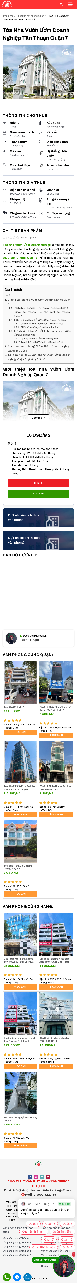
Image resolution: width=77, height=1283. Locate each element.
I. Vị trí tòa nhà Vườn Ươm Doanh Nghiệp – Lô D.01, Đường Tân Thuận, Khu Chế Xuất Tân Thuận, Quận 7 (42, 312)
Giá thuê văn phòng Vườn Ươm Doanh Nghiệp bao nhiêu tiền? (39, 348)
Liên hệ (38, 483)
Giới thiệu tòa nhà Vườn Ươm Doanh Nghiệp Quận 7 (39, 302)
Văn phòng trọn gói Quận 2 (17, 1242)
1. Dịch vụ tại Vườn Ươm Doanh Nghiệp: (38, 338)
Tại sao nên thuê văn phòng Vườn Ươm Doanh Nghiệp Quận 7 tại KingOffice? (39, 357)
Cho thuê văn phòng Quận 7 (31, 16)
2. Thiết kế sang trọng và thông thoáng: (38, 327)
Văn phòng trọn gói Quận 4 (17, 1251)
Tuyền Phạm (29, 640)
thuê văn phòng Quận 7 (20, 257)
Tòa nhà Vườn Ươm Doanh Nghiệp (27, 244)
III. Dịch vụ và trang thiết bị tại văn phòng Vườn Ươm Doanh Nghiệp (42, 333)
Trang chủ (8, 16)
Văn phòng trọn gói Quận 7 (17, 1255)
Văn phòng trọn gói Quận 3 (17, 1246)
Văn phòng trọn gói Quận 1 (17, 1238)
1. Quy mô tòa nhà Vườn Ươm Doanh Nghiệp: (41, 323)
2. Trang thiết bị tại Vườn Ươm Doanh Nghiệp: (41, 342)
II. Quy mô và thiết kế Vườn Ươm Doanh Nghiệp (40, 320)
